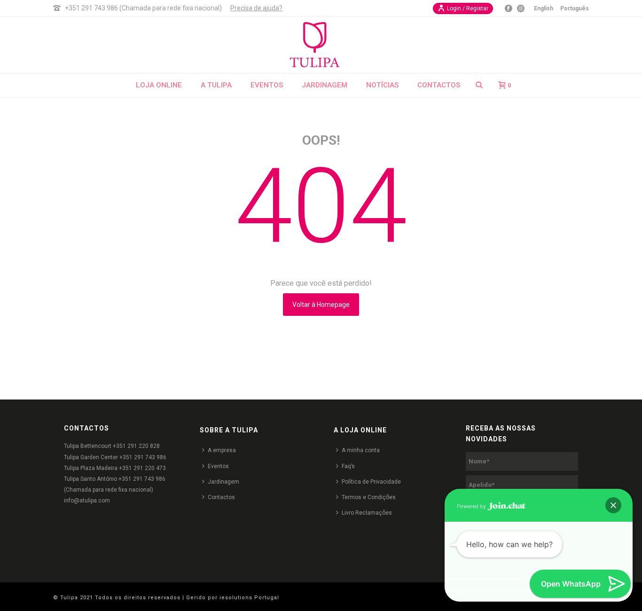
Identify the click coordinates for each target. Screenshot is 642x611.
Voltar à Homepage (321, 304)
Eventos (267, 85)
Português (574, 8)
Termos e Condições (369, 497)
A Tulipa (216, 85)
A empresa (222, 450)
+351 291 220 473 (142, 468)
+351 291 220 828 (136, 446)
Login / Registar (467, 8)
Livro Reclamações (367, 512)
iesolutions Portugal (249, 598)
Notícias (382, 85)
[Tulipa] (321, 44)
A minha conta (361, 450)
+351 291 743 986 (142, 457)
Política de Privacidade (371, 481)
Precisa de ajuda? (256, 8)
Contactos (438, 85)
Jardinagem (324, 85)
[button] (613, 505)
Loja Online (159, 85)
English (543, 8)
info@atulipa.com (87, 500)
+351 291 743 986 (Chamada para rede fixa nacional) (143, 8)
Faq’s (348, 466)
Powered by (472, 506)
